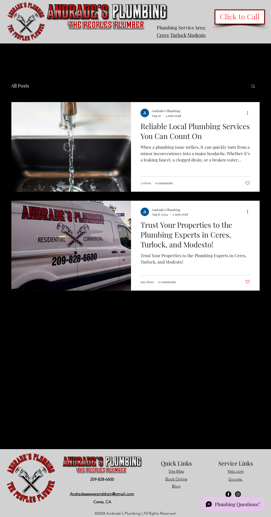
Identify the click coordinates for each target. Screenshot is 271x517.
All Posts (20, 85)
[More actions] (249, 113)
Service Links (235, 463)
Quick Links (176, 463)
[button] (253, 86)
